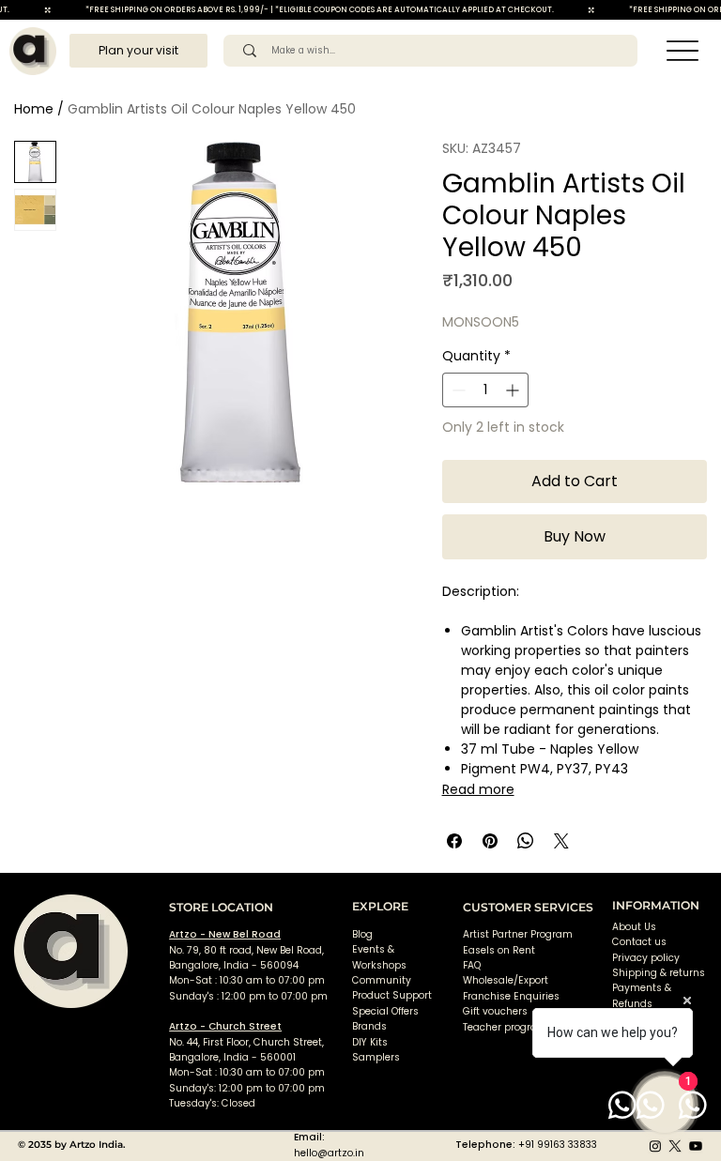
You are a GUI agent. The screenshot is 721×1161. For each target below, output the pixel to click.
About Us (634, 927)
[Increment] (514, 390)
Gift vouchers (495, 1011)
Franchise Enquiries (511, 996)
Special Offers (385, 1011)
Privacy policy (646, 958)
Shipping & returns (658, 973)
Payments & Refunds (641, 995)
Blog (362, 934)
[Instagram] (655, 1145)
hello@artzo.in (329, 1153)
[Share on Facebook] (454, 841)
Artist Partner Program (518, 934)
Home (34, 108)
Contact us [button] (639, 942)
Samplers (376, 1057)
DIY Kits (370, 1042)
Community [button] (381, 980)
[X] (675, 1145)
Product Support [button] (392, 995)
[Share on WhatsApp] (525, 841)
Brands (369, 1026)
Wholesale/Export (505, 980)
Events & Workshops (379, 956)
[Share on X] (561, 841)
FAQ (472, 965)
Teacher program (505, 1027)
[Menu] (683, 51)
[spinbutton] (485, 390)
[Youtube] (695, 1145)
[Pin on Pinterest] (490, 841)
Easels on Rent (499, 950)
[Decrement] (456, 390)
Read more (478, 789)
